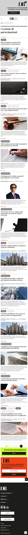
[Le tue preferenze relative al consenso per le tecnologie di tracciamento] (25, 532)
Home (2, 22)
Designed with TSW (5, 529)
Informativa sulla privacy (6, 525)
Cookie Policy (3, 527)
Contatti (2, 523)
